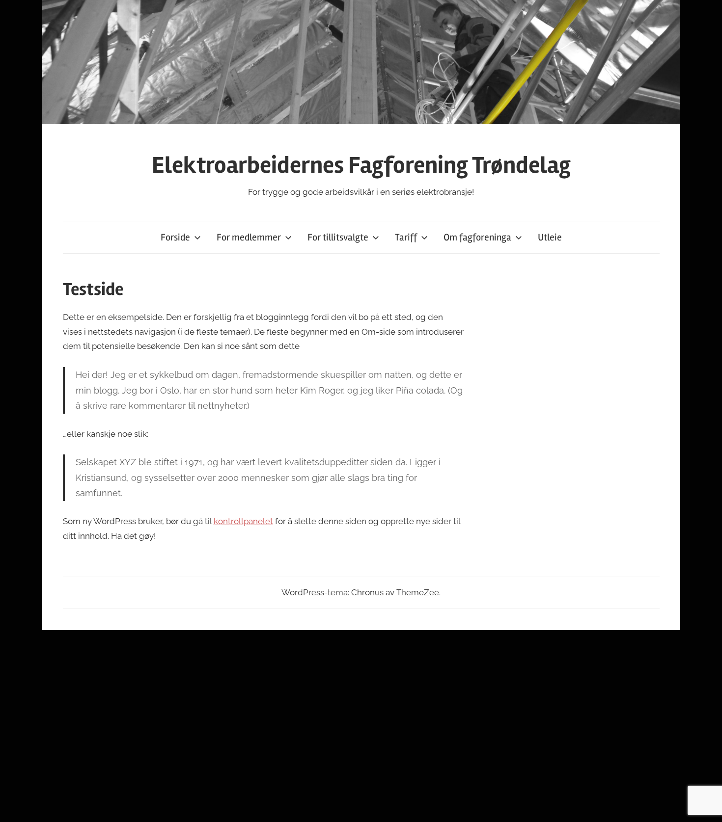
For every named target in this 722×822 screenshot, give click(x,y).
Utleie (550, 237)
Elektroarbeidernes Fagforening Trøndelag (361, 165)
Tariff (406, 237)
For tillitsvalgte (337, 237)
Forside (175, 237)
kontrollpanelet (243, 521)
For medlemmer (249, 237)
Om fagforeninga (477, 237)
